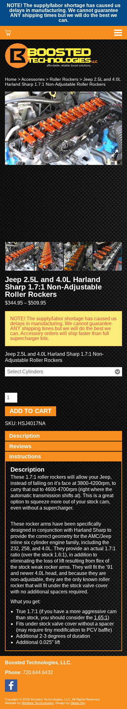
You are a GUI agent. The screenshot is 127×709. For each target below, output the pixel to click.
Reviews (20, 446)
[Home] (63, 55)
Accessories (33, 79)
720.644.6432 (38, 672)
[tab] (63, 436)
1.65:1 (101, 617)
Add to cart (30, 411)
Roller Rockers (64, 79)
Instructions (25, 456)
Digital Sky (78, 703)
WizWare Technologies (38, 703)
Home (11, 79)
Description (24, 436)
